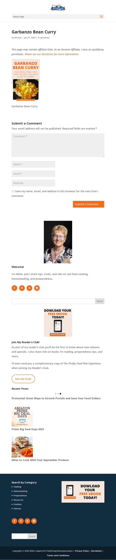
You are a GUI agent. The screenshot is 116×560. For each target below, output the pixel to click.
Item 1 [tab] (55, 393)
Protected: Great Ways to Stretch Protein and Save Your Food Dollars (56, 398)
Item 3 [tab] (60, 393)
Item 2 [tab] (58, 393)
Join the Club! (23, 379)
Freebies (18, 504)
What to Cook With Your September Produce (40, 460)
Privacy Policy (82, 551)
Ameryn (18, 37)
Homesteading (20, 491)
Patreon (17, 508)
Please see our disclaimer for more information (51, 54)
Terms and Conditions (58, 555)
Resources (18, 500)
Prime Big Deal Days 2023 (28, 429)
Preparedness (20, 495)
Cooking (17, 486)
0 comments (43, 37)
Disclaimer (96, 551)
